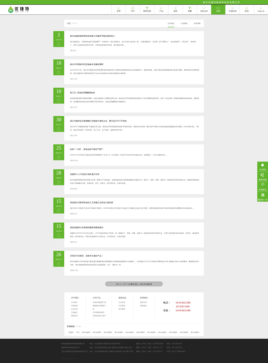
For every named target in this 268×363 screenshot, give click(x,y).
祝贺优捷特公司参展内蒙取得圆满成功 (86, 227)
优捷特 (71, 332)
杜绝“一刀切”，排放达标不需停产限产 (86, 149)
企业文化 (74, 309)
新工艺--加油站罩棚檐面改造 (82, 93)
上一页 (122, 284)
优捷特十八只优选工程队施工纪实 (84, 174)
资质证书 (74, 316)
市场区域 (74, 306)
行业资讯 (184, 23)
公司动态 (171, 23)
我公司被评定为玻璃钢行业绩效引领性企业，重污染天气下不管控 (98, 121)
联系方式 (143, 302)
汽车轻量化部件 (98, 312)
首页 (117, 284)
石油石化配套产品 (99, 302)
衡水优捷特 (86, 332)
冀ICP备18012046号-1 (69, 359)
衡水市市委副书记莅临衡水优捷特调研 (86, 64)
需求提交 (143, 306)
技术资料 (197, 23)
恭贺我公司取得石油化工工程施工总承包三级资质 (91, 203)
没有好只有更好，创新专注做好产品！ (86, 256)
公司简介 (74, 302)
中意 (77, 332)
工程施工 (74, 312)
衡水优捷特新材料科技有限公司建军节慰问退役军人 (92, 36)
